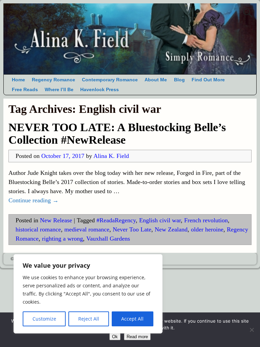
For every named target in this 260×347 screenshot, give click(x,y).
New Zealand (171, 229)
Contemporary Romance (110, 79)
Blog (179, 79)
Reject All (88, 318)
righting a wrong (62, 238)
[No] (251, 329)
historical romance (38, 229)
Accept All (132, 318)
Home (18, 79)
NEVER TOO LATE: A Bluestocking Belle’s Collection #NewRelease (117, 133)
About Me (156, 79)
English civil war (160, 220)
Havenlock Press (99, 89)
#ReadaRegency (116, 220)
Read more (137, 336)
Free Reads (25, 89)
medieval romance (86, 229)
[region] (88, 293)
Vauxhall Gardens (108, 238)
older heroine (207, 229)
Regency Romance (53, 79)
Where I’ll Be (59, 89)
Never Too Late (132, 229)
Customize (44, 318)
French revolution (206, 220)
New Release (56, 220)
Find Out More (208, 79)
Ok (115, 336)
